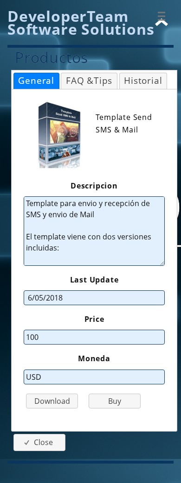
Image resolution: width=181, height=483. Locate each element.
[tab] (36, 81)
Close (43, 442)
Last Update (94, 280)
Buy (114, 401)
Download (52, 401)
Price (94, 319)
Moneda (94, 358)
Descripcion (94, 186)
